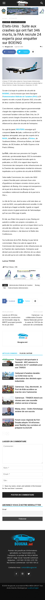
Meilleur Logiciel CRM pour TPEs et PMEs (27, 595)
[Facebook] (16, 574)
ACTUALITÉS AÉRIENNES (18, 22)
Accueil (4, 18)
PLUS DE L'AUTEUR (26, 353)
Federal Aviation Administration (18, 288)
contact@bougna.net (29, 567)
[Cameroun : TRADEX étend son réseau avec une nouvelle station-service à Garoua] (8, 400)
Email (4, 509)
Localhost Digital (33, 588)
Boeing (37, 285)
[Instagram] (22, 574)
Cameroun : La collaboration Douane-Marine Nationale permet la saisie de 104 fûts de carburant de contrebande (33, 320)
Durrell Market (29, 590)
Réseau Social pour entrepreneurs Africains (22, 597)
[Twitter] (28, 574)
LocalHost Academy (16, 590)
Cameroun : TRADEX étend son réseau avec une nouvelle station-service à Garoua (28, 400)
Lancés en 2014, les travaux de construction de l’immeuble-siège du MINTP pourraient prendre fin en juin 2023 (12, 320)
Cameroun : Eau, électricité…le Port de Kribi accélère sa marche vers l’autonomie (28, 389)
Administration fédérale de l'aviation (21, 285)
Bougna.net (9, 46)
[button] (42, 3)
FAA (4, 288)
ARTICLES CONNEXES (9, 353)
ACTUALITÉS (13, 18)
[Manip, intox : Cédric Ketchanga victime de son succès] (8, 411)
